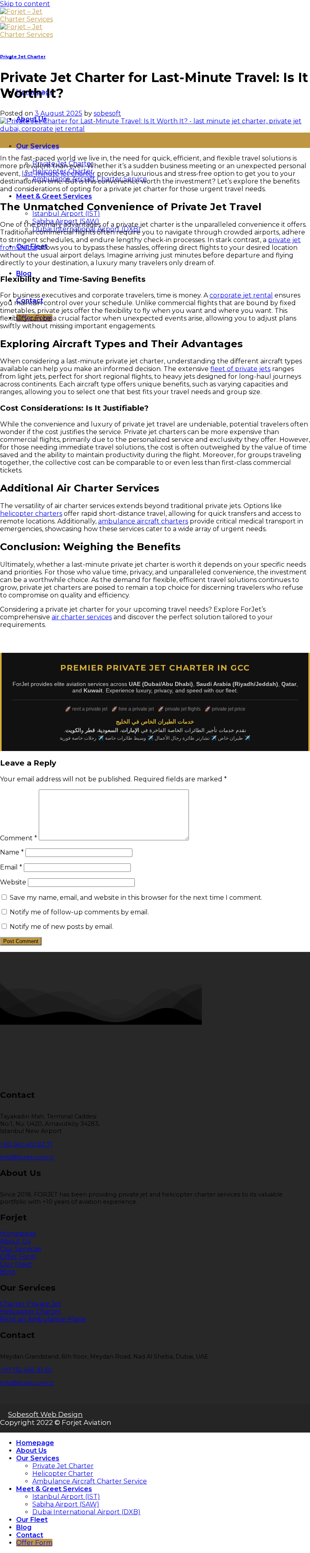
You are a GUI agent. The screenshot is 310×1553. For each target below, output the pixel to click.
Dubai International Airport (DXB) (86, 1512)
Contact (29, 1535)
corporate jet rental (241, 295)
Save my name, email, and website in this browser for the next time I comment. (136, 897)
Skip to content (25, 4)
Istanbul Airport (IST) (66, 213)
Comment (18, 838)
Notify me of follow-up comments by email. (79, 912)
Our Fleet (32, 1519)
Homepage (35, 1443)
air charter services (82, 617)
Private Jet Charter (23, 56)
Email (11, 867)
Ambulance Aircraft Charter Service (89, 1481)
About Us (31, 1450)
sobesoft (107, 113)
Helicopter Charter (62, 1473)
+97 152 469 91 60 (26, 1370)
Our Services (37, 146)
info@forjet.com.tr (27, 1157)
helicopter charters (31, 513)
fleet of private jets (240, 369)
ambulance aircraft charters (143, 521)
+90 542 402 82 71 (26, 1144)
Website (13, 882)
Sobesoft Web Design (45, 1414)
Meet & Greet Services (54, 196)
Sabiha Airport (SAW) (65, 1504)
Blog (23, 273)
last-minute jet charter (58, 173)
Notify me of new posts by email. (61, 927)
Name (12, 852)
